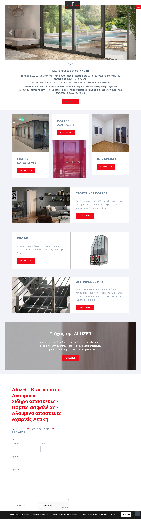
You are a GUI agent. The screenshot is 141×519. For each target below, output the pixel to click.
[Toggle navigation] (138, 7)
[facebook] (13, 439)
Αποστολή (20, 505)
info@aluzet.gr (18, 432)
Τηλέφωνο (16, 457)
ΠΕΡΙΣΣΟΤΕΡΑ (26, 170)
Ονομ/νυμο (16, 444)
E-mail (42, 444)
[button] (10, 32)
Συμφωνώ (126, 514)
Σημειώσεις (16, 470)
